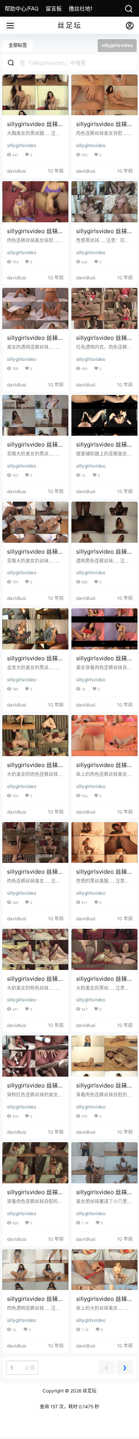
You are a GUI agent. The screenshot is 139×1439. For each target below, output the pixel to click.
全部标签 (17, 45)
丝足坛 (89, 1391)
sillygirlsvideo (21, 145)
